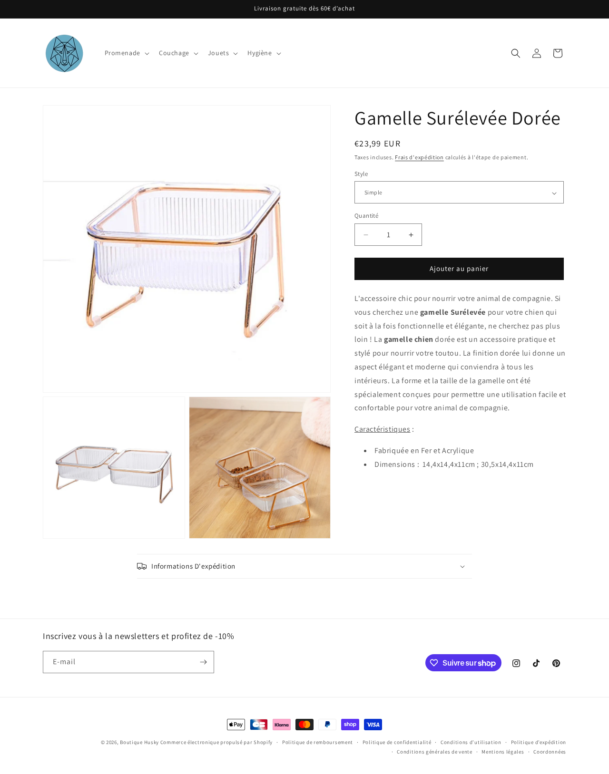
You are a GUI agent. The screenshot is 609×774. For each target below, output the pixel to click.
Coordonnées (549, 751)
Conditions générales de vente (434, 751)
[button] (126, 53)
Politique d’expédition (538, 742)
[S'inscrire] (203, 662)
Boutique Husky (139, 742)
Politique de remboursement (317, 742)
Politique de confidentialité (397, 742)
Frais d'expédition (419, 157)
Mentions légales (502, 751)
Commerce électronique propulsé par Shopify (216, 742)
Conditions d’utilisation (471, 742)
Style (361, 174)
